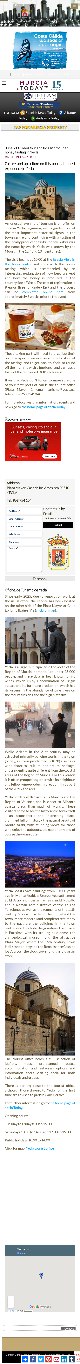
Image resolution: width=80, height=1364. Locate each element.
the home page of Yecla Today (43, 407)
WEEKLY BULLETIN (59, 74)
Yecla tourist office (40, 1148)
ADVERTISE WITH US (35, 74)
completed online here (42, 292)
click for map (45, 610)
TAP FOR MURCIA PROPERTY (40, 127)
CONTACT (16, 74)
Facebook (40, 579)
